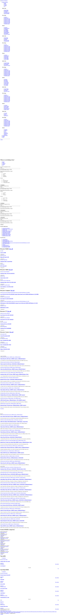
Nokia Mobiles (6, 31)
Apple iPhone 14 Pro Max (4, 552)
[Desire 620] (2, 264)
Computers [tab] (3, 163)
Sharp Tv (5, 134)
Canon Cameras (6, 106)
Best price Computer (7, 65)
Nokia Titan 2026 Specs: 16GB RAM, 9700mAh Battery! (11, 437)
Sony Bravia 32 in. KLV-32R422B (6, 319)
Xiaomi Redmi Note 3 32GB (4, 597)
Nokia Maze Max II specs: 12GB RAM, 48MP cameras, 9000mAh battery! (14, 474)
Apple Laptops (6, 83)
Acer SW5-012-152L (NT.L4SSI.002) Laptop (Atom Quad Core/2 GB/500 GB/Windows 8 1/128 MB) (19, 294)
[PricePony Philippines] (4, 0)
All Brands (5, 27)
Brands (3, 137)
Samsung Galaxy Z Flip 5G (4, 546)
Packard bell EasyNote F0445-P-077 (37, 611)
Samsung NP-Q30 (45, 611)
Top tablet (5, 39)
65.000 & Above (7, 23)
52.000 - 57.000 (7, 22)
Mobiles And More (5, 2)
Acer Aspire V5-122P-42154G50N (6, 298)
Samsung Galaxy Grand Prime (6, 261)
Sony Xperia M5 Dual (5, 243)
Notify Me (1, 563)
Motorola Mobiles (6, 32)
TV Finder (5, 113)
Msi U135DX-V (11, 612)
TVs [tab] (3, 165)
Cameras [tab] (3, 164)
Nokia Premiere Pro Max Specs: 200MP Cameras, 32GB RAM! (12, 520)
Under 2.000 (6, 45)
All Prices (5, 17)
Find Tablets (2, 203)
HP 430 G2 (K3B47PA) (12, 611)
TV (4, 6)
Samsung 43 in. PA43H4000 (5, 328)
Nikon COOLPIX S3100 (5, 349)
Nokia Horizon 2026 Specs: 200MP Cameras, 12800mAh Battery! (12, 431)
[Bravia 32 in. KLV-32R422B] (5, 317)
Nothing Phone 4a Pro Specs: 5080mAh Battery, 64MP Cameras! (12, 394)
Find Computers (3, 210)
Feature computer (6, 63)
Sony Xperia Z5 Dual (3, 588)
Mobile (5, 3)
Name (1, 167)
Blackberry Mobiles (7, 34)
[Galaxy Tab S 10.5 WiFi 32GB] (5, 280)
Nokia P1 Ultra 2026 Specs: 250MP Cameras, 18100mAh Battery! (12, 510)
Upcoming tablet (6, 41)
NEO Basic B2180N (51, 611)
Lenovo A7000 (3, 252)
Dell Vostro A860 (29, 611)
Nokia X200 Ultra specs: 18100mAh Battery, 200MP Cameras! (12, 452)
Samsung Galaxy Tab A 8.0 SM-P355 (7, 273)
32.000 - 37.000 (7, 20)
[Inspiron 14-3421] (3, 305)
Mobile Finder (6, 10)
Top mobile (5, 11)
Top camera (5, 90)
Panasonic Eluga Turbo (4, 606)
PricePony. (7, 613)
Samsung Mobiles (6, 28)
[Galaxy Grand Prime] (3, 259)
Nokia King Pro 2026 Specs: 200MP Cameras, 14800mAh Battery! (13, 358)
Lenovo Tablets (6, 59)
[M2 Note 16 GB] (3, 255)
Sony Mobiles (6, 33)
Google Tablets (6, 58)
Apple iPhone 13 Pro (3, 534)
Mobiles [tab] (3, 161)
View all (11, 249)
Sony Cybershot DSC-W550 (5, 344)
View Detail (57, 577)
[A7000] (1, 250)
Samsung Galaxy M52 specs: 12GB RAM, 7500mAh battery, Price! (13, 468)
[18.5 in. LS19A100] (3, 322)
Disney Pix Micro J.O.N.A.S (4, 611)
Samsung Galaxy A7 (5, 240)
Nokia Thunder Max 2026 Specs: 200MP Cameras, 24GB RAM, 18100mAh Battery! (16, 484)
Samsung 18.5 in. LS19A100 (5, 323)
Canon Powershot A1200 (5, 335)
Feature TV (5, 114)
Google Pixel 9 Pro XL (6, 228)
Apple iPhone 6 (4, 239)
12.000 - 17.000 (7, 18)
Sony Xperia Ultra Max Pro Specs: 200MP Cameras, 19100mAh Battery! (14, 416)
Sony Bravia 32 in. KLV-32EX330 (6, 315)
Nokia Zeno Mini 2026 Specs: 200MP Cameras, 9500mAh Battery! (13, 369)
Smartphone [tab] (4, 571)
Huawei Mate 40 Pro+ (3, 532)
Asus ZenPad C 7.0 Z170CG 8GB (6, 286)
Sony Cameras (6, 107)
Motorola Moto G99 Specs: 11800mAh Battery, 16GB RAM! (11, 457)
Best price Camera (6, 91)
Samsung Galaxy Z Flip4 (6, 235)
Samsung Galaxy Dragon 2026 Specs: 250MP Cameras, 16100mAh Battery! (14, 447)
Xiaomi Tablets (6, 57)
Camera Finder (6, 88)
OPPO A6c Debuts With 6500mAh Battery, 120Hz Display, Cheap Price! (14, 421)
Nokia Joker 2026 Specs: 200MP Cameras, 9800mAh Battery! (12, 426)
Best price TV (6, 115)
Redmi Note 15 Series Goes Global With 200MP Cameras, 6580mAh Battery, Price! (16, 442)
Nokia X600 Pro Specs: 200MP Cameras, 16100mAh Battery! (12, 525)
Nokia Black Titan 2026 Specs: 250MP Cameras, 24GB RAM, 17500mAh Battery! (16, 479)
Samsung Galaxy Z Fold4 (6, 231)
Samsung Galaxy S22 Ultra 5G (7, 230)
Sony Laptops (6, 84)
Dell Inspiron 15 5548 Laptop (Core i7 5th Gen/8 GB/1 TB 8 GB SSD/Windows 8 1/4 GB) (16, 242)
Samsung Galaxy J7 (5, 245)
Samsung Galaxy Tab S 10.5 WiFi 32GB (8, 282)
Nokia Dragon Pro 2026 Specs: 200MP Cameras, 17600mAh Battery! (13, 515)
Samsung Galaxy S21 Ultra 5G (4, 540)
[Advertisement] (29, 147)
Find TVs (2, 224)
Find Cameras (2, 217)
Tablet (4, 610)
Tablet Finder (6, 37)
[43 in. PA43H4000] (3, 326)
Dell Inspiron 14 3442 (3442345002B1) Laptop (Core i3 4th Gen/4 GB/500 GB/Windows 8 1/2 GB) (19, 303)
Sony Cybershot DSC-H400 (5, 340)
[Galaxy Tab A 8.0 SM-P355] (4, 271)
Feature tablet (6, 38)
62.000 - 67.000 (7, 50)
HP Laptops (6, 80)
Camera (5, 5)
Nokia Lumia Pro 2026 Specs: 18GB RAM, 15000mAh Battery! (12, 363)
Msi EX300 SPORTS (17, 612)
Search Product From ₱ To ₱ (6, 171)
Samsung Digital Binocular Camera (21, 611)
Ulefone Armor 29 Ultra (6, 233)
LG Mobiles (6, 29)
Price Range (2, 169)
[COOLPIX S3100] (3, 347)
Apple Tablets (6, 56)
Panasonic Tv (6, 133)
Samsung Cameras (6, 108)
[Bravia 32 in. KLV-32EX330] (5, 313)
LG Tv (5, 131)
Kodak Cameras (6, 109)
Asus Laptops (6, 81)
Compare (1, 536)
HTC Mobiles (6, 30)
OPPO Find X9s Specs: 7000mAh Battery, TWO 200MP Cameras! (13, 400)
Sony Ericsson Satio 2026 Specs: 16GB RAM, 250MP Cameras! (12, 505)
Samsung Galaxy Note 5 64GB (5, 561)
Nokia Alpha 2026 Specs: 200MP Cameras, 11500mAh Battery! (12, 389)
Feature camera (6, 89)
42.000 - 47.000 (7, 21)
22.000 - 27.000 (7, 19)
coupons (3, 136)
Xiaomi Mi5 (2, 579)
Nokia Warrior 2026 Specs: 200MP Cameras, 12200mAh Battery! (12, 384)
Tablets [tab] (3, 162)
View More (2, 408)
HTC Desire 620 (3, 265)
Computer (5, 4)
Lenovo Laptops (6, 82)
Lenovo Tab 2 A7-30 (4, 277)
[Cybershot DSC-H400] (4, 338)
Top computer (6, 64)
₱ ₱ (8, 169)
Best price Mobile (6, 13)
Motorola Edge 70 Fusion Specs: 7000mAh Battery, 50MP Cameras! (13, 405)
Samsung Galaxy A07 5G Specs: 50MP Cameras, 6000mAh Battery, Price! (14, 374)
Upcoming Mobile (6, 12)
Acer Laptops (6, 85)
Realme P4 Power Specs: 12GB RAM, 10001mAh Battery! (11, 379)
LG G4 (3, 244)
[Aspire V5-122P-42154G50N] (5, 296)
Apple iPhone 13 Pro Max (6, 232)
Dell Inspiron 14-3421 (4, 307)
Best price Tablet (6, 40)
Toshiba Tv (5, 130)
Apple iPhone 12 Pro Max (4, 538)
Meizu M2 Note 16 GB (4, 257)
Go (58, 568)
